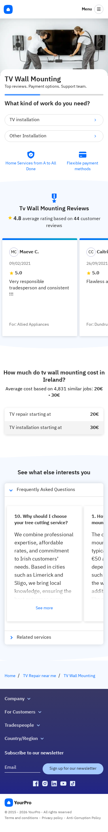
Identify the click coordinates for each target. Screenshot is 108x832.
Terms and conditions (21, 818)
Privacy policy (52, 818)
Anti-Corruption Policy (84, 818)
